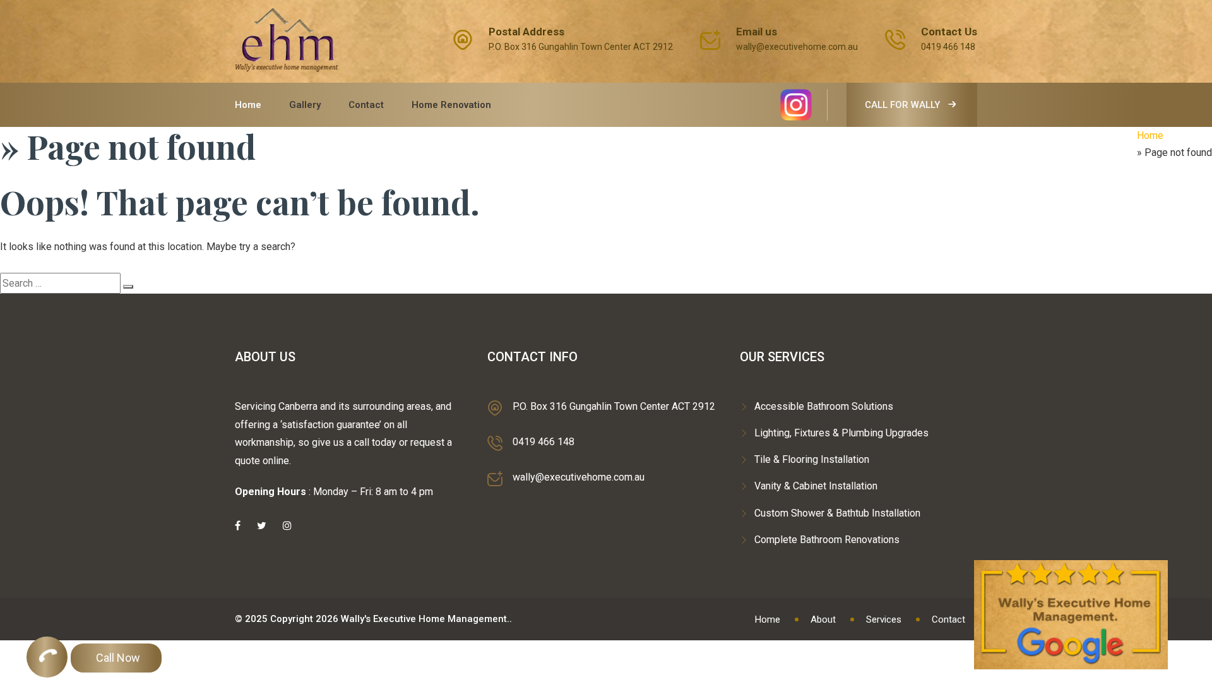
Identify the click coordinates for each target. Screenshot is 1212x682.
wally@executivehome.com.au (797, 47)
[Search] (128, 287)
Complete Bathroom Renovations (827, 540)
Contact (366, 105)
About (823, 619)
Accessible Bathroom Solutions (823, 406)
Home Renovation (451, 105)
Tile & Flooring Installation (811, 459)
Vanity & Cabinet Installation (815, 486)
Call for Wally (903, 105)
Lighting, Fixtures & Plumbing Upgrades (841, 433)
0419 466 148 (948, 47)
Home (248, 105)
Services (883, 619)
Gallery (305, 105)
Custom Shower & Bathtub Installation (837, 513)
